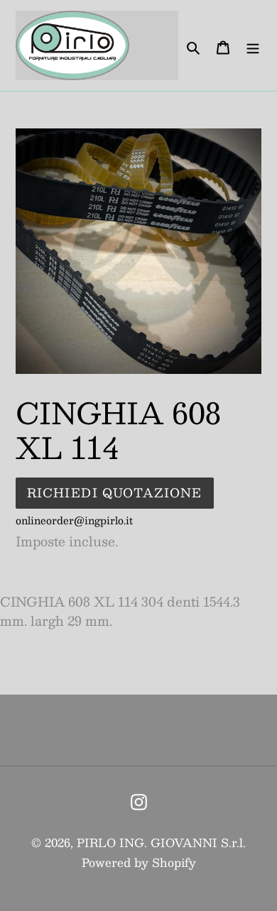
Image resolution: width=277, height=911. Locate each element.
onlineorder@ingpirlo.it (74, 520)
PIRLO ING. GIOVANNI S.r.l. (161, 842)
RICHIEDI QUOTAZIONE (114, 492)
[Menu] (253, 45)
